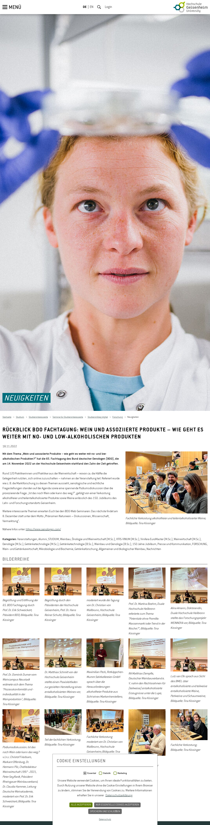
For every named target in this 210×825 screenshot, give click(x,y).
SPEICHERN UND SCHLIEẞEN (105, 811)
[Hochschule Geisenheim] (191, 7)
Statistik (107, 773)
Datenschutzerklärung (118, 795)
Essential (91, 773)
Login (108, 7)
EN (91, 7)
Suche (99, 7)
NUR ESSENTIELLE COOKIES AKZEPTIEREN (117, 804)
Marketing (122, 773)
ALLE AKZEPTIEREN (81, 804)
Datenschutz (105, 819)
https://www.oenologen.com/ (43, 531)
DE (85, 7)
